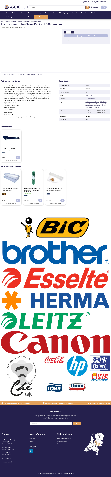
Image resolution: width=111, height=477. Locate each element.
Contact (31, 441)
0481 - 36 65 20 (101, 2)
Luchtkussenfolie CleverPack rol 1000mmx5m (10, 189)
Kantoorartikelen (11, 13)
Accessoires (41, 74)
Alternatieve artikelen (29, 74)
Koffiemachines (31, 13)
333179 (88, 107)
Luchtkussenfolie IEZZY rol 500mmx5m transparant (54, 189)
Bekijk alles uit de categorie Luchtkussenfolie (13, 27)
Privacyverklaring (62, 441)
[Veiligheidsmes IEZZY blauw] (11, 138)
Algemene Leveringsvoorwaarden (46, 473)
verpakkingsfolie (90, 106)
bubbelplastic (97, 104)
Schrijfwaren (95, 13)
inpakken (98, 106)
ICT (60, 13)
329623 (92, 107)
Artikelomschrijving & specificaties (12, 74)
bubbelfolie (89, 104)
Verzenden (75, 13)
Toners (17, 17)
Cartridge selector (41, 17)
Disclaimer (60, 444)
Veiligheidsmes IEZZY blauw (10, 149)
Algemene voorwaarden (64, 438)
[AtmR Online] (15, 9)
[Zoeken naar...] (87, 7)
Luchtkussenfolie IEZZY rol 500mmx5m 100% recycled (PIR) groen (32, 190)
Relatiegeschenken (27, 17)
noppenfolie (104, 104)
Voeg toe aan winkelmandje (87, 36)
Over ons (32, 438)
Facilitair (21, 13)
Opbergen (66, 13)
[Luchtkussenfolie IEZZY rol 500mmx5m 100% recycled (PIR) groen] (33, 178)
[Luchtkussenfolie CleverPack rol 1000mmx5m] (11, 178)
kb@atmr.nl (88, 2)
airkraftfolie (103, 102)
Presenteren (84, 13)
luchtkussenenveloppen (92, 102)
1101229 (97, 107)
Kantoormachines (50, 13)
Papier (40, 13)
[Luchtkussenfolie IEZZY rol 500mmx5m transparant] (55, 178)
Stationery (9, 17)
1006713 (103, 106)
